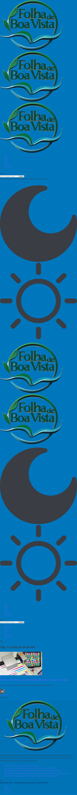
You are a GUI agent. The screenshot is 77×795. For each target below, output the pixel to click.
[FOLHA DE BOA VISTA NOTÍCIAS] (38, 77)
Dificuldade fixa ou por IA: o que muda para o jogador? (21, 765)
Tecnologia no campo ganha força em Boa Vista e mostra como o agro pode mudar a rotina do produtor (36, 773)
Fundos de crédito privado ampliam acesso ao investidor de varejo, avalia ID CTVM (30, 768)
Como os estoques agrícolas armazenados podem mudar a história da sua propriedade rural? (33, 771)
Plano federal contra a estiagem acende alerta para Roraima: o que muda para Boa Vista (31, 776)
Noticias (2, 676)
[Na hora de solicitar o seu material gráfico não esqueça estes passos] (21, 663)
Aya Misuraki (4, 695)
